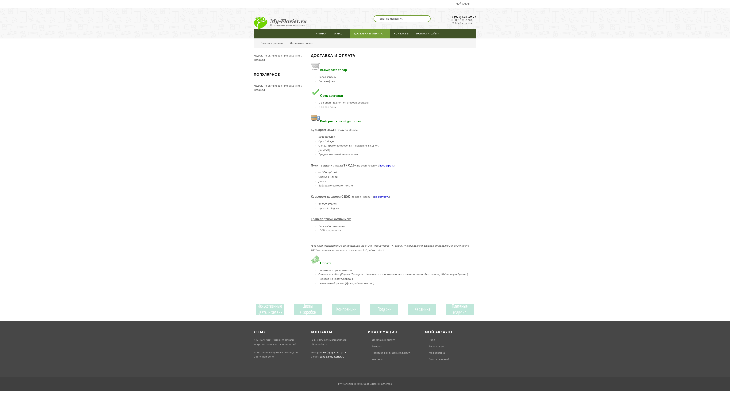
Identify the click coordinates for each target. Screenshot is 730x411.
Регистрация (659, 29)
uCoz (366, 384)
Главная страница (272, 43)
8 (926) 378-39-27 (463, 17)
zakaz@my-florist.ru (332, 356)
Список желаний (661, 36)
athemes (386, 384)
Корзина (656, 43)
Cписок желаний (439, 359)
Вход (654, 22)
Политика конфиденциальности (391, 352)
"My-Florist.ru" (262, 340)
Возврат (377, 346)
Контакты (377, 359)
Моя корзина (437, 352)
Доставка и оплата (383, 340)
